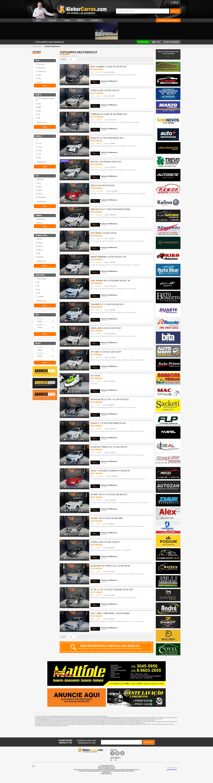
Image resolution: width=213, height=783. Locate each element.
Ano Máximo (39, 324)
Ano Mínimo (39, 318)
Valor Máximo (40, 353)
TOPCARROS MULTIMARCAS (49, 42)
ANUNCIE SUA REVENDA (168, 20)
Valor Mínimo (40, 347)
